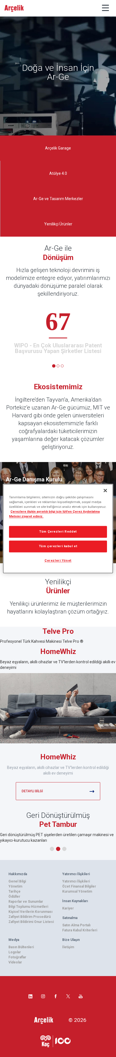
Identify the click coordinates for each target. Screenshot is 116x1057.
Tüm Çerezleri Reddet (58, 531)
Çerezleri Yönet (58, 560)
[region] (58, 528)
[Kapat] (105, 490)
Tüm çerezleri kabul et (58, 546)
